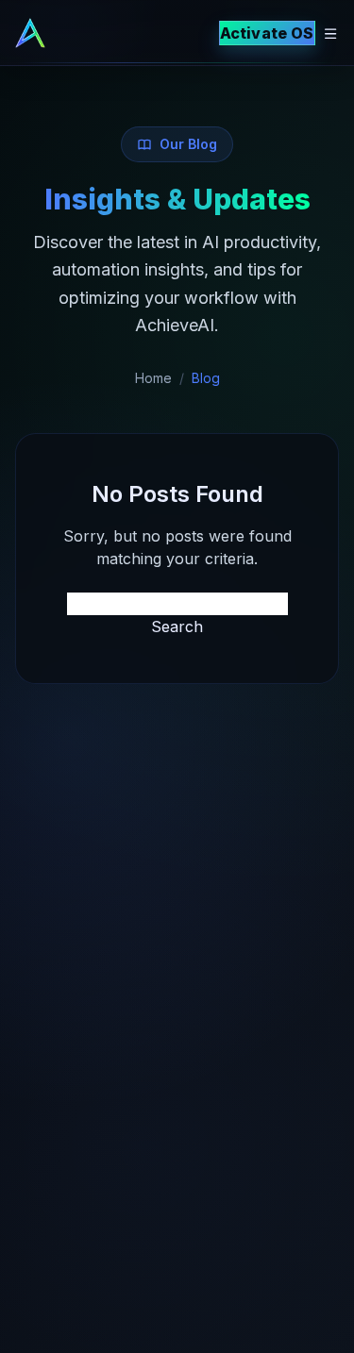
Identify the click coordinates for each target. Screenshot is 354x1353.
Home (153, 378)
